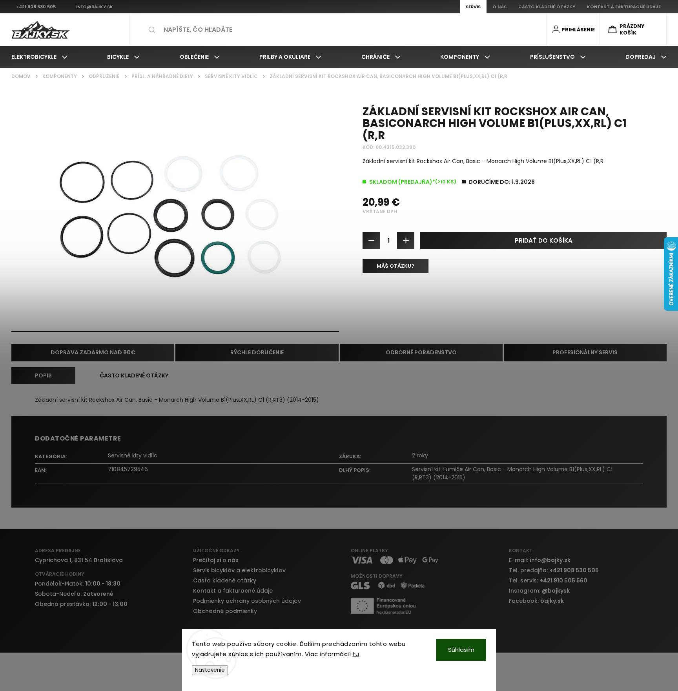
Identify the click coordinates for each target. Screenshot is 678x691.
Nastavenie (210, 670)
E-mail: (539, 560)
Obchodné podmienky (225, 611)
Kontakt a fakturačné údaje (233, 591)
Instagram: (539, 591)
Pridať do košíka (543, 240)
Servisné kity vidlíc (132, 455)
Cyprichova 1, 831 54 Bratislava (79, 560)
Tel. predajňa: (554, 570)
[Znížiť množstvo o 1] (371, 240)
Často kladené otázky (224, 580)
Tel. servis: (548, 580)
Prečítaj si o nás (216, 560)
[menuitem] (39, 57)
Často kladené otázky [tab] (134, 375)
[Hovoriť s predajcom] (395, 266)
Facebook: (536, 601)
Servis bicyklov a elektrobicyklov (239, 570)
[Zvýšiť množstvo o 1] (405, 240)
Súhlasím (461, 650)
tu (356, 654)
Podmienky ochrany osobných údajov (247, 601)
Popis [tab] (43, 375)
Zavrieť (651, 295)
